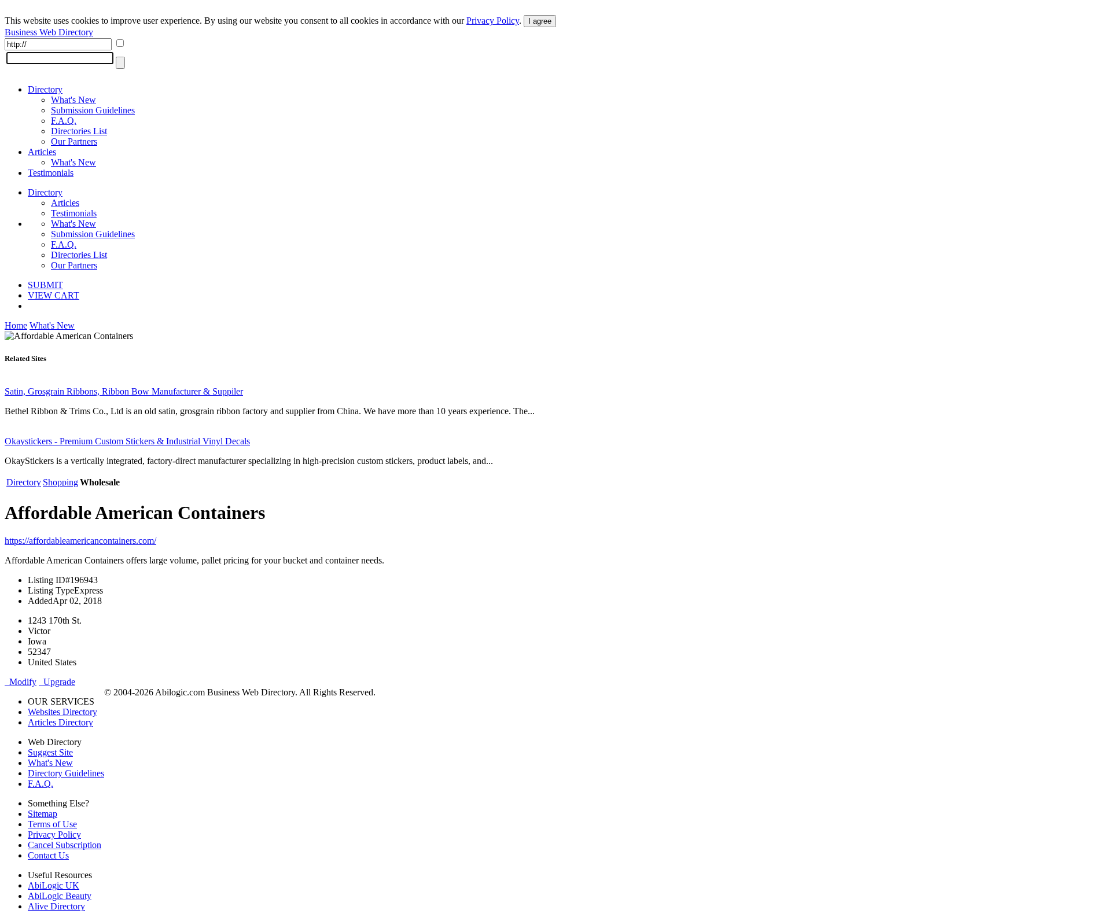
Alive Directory (56, 906)
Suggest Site (50, 752)
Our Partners (74, 141)
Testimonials (50, 173)
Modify (20, 682)
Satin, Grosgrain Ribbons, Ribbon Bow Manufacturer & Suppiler (124, 391)
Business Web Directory (49, 32)
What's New (73, 100)
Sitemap (42, 814)
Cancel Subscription (64, 845)
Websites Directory (62, 712)
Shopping (60, 482)
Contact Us (48, 855)
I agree (539, 21)
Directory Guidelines (66, 773)
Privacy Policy (492, 20)
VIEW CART (53, 295)
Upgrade (57, 682)
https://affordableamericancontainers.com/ (80, 541)
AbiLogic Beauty (59, 896)
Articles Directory (60, 722)
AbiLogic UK (53, 885)
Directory (45, 89)
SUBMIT (45, 285)
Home (16, 325)
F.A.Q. (63, 121)
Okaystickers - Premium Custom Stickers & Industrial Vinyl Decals (127, 441)
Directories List (79, 131)
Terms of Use (52, 824)
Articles (42, 152)
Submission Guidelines (93, 110)
